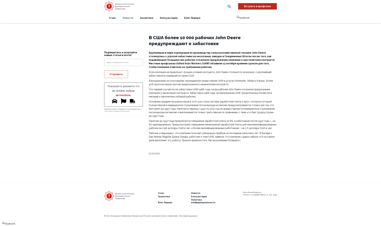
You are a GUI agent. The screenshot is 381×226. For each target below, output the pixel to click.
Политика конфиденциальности (203, 201)
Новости (128, 18)
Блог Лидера (192, 18)
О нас (112, 18)
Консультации (169, 18)
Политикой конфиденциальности (116, 111)
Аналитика (146, 18)
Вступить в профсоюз (257, 6)
